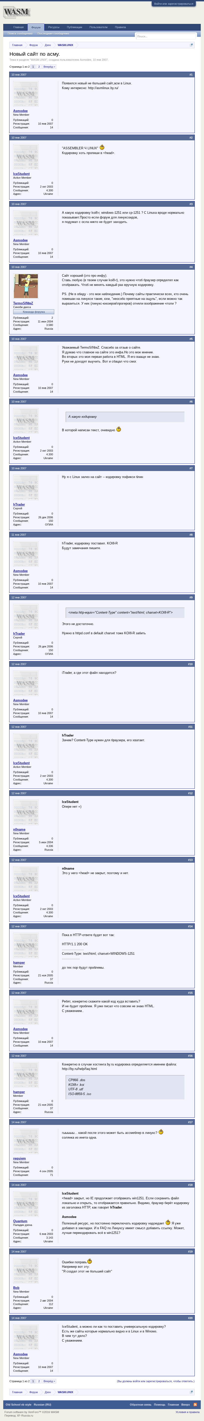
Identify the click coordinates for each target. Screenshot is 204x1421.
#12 (190, 793)
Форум (36, 27)
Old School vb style (18, 1404)
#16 (190, 1055)
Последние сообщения (53, 33)
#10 (190, 664)
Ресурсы (53, 27)
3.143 (49, 1237)
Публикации (74, 27)
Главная (18, 27)
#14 (190, 926)
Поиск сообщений (20, 33)
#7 (191, 468)
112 (51, 1304)
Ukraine (48, 193)
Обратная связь (141, 1404)
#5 (191, 338)
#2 (191, 137)
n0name (19, 829)
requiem (19, 1158)
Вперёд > (49, 66)
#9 (191, 597)
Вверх (185, 1404)
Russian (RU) (42, 1404)
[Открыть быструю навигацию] (191, 45)
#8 (191, 534)
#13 (190, 859)
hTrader (19, 504)
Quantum (20, 1221)
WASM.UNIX (38, 59)
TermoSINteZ (23, 303)
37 (51, 979)
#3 (191, 204)
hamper (19, 962)
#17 (190, 1122)
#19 (190, 1251)
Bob (16, 1288)
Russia (49, 328)
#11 (190, 726)
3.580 (49, 324)
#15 (190, 992)
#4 (191, 266)
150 (51, 520)
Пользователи (98, 27)
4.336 (49, 845)
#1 (191, 74)
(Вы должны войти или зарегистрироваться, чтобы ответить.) (156, 1381)
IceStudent (21, 174)
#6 (191, 401)
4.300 (49, 190)
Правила (120, 27)
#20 (190, 1317)
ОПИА (49, 524)
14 (51, 127)
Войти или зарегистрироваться (173, 3)
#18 (190, 1184)
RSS (195, 1404)
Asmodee (85, 59)
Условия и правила (188, 1412)
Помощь (159, 1404)
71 (51, 1174)
